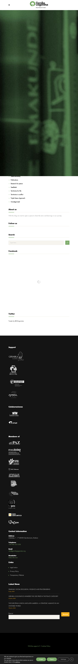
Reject (52, 659)
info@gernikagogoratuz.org (17, 551)
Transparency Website (17, 575)
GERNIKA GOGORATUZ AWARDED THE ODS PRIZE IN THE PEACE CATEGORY (33, 596)
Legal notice (13, 567)
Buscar (11, 613)
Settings (63, 659)
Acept (41, 659)
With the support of (34, 646)
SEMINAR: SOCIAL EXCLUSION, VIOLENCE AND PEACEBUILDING (29, 589)
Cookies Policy (45, 646)
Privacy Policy (14, 571)
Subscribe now (13, 558)
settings (17, 662)
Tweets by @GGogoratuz (16, 321)
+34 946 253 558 (15, 544)
